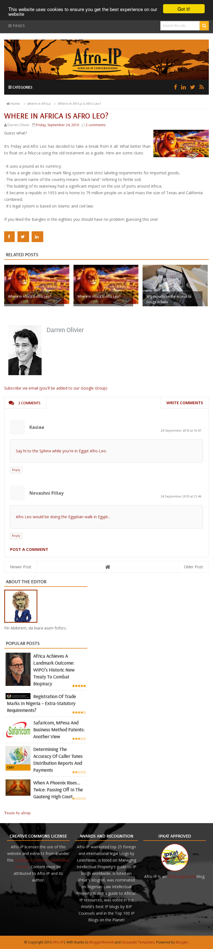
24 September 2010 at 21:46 (181, 496)
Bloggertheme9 (101, 942)
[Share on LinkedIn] (37, 236)
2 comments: (96, 125)
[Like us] (175, 87)
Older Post (193, 566)
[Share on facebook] (9, 236)
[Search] (204, 25)
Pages (18, 25)
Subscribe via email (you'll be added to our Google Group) (55, 388)
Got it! (184, 8)
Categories (22, 87)
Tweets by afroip (17, 812)
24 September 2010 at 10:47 (181, 430)
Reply (16, 470)
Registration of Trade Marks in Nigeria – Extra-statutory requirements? (41, 703)
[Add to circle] (183, 87)
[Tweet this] (23, 236)
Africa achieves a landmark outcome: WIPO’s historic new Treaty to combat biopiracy (54, 670)
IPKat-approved (182, 876)
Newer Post (20, 566)
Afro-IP (58, 942)
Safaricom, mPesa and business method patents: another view (59, 729)
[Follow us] (192, 87)
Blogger (182, 942)
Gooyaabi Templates (137, 942)
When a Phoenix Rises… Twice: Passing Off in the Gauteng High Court (58, 789)
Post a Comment (29, 549)
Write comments (184, 402)
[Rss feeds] (202, 87)
